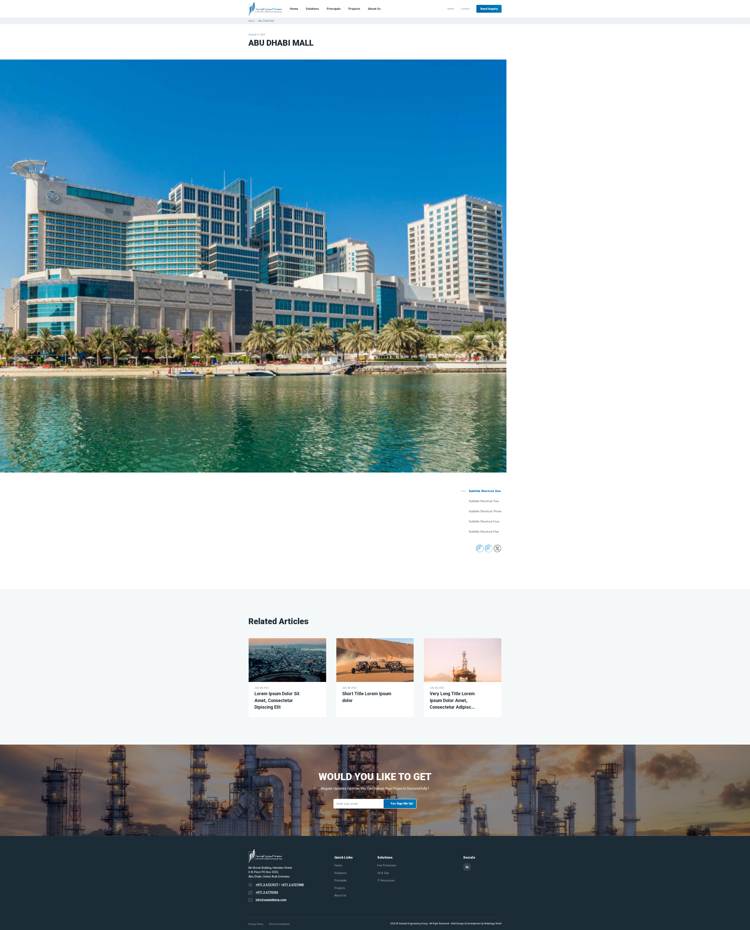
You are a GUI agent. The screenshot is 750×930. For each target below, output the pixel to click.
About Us (374, 9)
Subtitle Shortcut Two (484, 501)
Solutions (312, 9)
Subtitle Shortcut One (485, 491)
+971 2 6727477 (267, 884)
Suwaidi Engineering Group (413, 923)
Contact (465, 8)
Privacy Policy (255, 924)
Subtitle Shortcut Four (484, 521)
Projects (354, 9)
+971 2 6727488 (292, 884)
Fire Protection (386, 865)
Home (294, 9)
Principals (334, 9)
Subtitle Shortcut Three (485, 511)
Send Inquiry (489, 9)
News (450, 8)
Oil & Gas (383, 873)
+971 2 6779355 (267, 892)
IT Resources (386, 880)
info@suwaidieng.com (271, 900)
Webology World (493, 923)
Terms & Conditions (279, 924)
